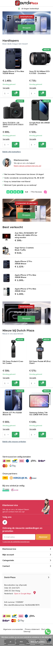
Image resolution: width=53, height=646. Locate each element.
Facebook (4, 522)
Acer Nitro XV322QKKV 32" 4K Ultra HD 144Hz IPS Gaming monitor (26, 235)
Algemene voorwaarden (13, 629)
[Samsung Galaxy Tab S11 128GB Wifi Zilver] (40, 399)
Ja (10, 642)
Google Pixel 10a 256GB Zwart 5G (39, 124)
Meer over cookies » (38, 642)
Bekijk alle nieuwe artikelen (14, 441)
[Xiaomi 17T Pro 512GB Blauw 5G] (13, 399)
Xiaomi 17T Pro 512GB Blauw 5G (12, 413)
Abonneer (43, 537)
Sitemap (27, 631)
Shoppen (26, 210)
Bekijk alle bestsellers (11, 152)
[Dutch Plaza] (26, 3)
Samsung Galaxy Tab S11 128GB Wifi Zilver (38, 413)
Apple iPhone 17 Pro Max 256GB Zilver (25, 290)
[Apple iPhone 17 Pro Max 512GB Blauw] (13, 58)
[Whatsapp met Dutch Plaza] (48, 631)
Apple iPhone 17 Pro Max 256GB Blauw (25, 276)
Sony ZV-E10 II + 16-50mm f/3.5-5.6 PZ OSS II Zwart (13, 125)
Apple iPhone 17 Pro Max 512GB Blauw (13, 72)
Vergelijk (6, 88)
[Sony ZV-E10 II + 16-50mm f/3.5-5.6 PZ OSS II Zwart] (13, 110)
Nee (21, 642)
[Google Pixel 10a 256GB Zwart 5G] (40, 110)
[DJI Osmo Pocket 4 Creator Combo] (13, 348)
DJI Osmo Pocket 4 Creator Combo (13, 362)
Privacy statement (32, 629)
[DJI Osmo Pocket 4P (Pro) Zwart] (40, 348)
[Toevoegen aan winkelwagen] (15, 93)
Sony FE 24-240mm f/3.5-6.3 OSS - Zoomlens (39, 72)
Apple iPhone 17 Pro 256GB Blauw (23, 262)
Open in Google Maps (23, 593)
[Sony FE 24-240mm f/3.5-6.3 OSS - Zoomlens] (40, 58)
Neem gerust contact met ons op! (27, 166)
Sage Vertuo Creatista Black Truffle (24, 249)
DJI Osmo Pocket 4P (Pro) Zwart (40, 362)
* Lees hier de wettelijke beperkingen (16, 542)
